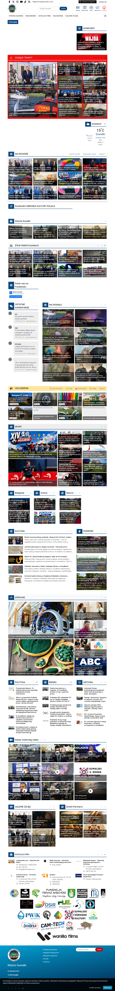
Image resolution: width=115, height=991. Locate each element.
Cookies (35, 531)
